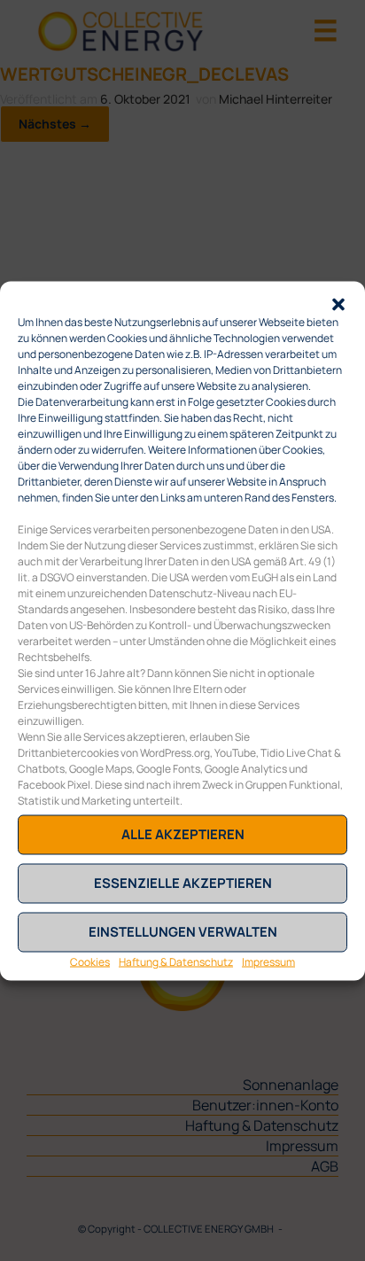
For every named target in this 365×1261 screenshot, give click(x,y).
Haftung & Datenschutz (176, 961)
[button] (338, 303)
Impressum (268, 961)
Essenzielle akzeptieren (183, 883)
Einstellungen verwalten (183, 931)
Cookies (90, 961)
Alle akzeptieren (183, 834)
